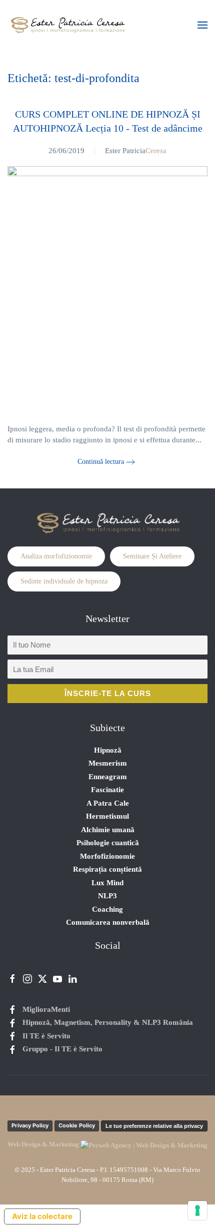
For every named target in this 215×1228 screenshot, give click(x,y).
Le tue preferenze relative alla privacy (154, 1126)
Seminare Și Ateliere (152, 556)
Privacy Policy (30, 1125)
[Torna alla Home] (68, 25)
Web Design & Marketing (44, 1144)
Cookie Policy (76, 1125)
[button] (203, 25)
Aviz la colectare (42, 1216)
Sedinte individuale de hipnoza (64, 581)
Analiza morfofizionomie (56, 556)
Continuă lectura (101, 461)
